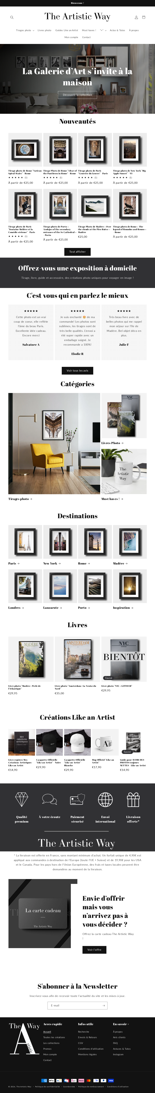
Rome (82, 563)
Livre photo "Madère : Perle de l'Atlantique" (24, 687)
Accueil (47, 1031)
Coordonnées (69, 1086)
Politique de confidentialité (47, 1086)
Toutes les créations (54, 1037)
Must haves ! (110, 499)
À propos (118, 1031)
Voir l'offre (94, 949)
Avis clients (119, 1037)
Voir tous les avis (77, 370)
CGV (80, 1043)
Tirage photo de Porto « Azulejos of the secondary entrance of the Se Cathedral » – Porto (59, 230)
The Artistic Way (23, 1086)
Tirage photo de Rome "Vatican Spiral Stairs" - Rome (25, 172)
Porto (82, 608)
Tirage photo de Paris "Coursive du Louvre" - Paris (93, 172)
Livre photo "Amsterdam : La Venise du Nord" (75, 687)
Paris (12, 563)
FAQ (115, 1043)
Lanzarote (51, 608)
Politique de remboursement (91, 1086)
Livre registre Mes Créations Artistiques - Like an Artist (20, 762)
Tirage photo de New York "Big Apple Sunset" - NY (129, 172)
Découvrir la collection (77, 94)
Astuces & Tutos (122, 1048)
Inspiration (121, 608)
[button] (12, 17)
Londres (14, 608)
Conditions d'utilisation (91, 1048)
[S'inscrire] (103, 1006)
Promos (47, 1048)
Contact (47, 1060)
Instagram (118, 1054)
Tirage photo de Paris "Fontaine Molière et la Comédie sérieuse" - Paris (21, 229)
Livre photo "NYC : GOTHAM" (116, 686)
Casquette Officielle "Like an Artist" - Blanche (74, 762)
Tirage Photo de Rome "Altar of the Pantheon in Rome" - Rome (60, 172)
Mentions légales (87, 1054)
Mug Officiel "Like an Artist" (103, 761)
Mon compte (50, 1054)
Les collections (51, 1043)
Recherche (83, 1031)
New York (50, 563)
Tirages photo (18, 499)
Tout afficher (77, 251)
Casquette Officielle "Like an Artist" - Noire (48, 761)
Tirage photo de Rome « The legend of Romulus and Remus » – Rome (129, 229)
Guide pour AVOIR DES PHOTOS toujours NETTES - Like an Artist (133, 762)
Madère (118, 563)
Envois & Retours (87, 1037)
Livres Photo (110, 443)
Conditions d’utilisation (118, 1086)
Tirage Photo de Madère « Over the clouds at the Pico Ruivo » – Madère (94, 229)
